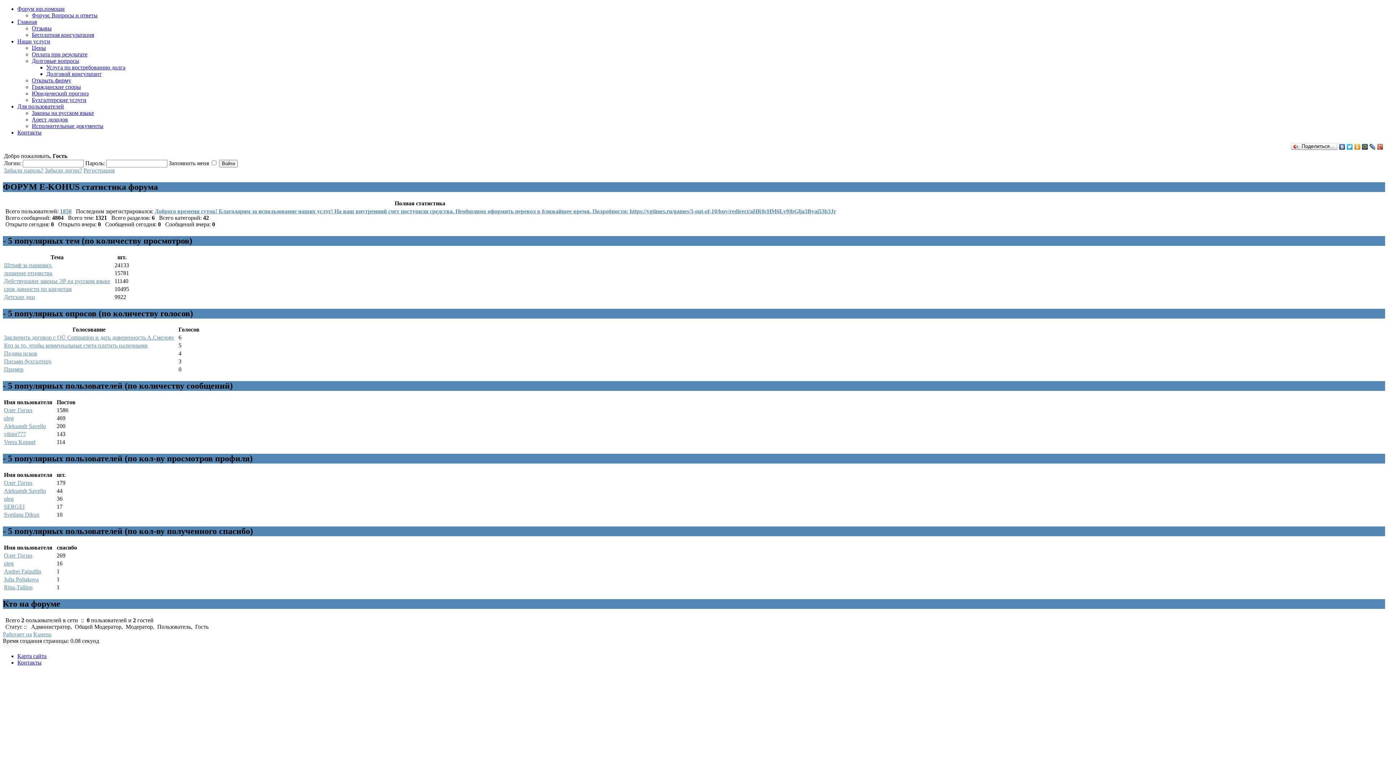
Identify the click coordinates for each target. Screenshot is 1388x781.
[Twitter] (1350, 146)
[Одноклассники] (1357, 146)
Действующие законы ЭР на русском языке (57, 281)
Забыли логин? (63, 170)
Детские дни (19, 297)
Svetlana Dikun (21, 515)
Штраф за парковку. (28, 265)
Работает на (17, 634)
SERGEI (14, 507)
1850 (66, 211)
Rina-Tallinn (18, 587)
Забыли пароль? (23, 170)
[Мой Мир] (1365, 146)
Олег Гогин (18, 410)
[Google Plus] (1380, 146)
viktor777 (15, 434)
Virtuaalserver (11, 645)
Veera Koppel (19, 442)
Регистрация (99, 170)
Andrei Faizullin (22, 571)
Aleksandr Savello (25, 426)
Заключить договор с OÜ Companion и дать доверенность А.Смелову (89, 337)
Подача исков (20, 353)
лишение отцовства (28, 273)
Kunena (42, 634)
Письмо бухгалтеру (28, 361)
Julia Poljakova (21, 579)
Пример (13, 369)
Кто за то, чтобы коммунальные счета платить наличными (76, 345)
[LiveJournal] (1372, 146)
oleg (9, 418)
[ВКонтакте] (1342, 146)
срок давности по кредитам (38, 289)
